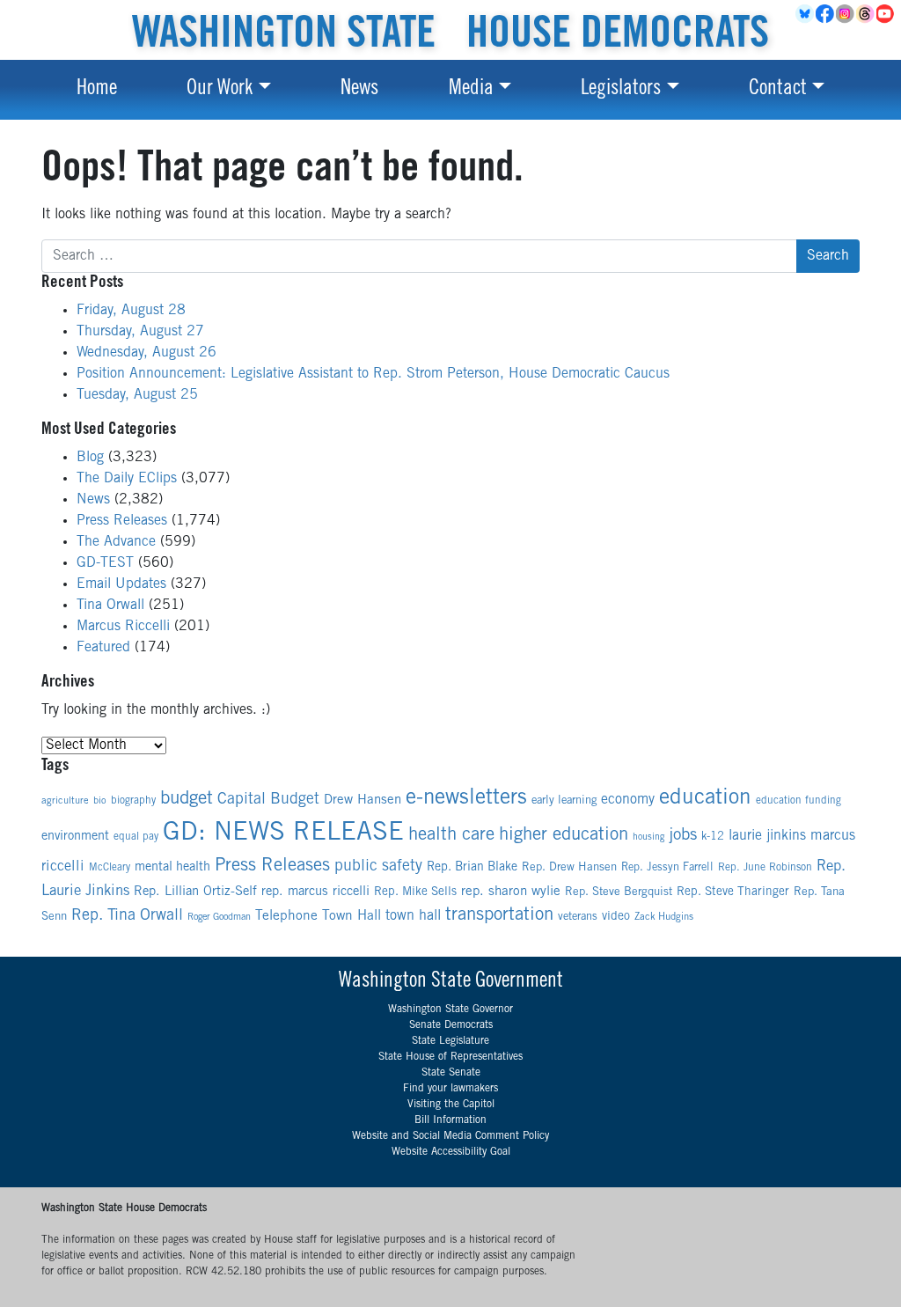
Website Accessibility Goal (451, 1152)
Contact (778, 89)
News (359, 89)
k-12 (712, 837)
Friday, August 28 (131, 311)
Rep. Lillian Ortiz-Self (195, 892)
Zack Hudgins (663, 917)
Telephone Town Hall (318, 916)
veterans (577, 917)
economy (628, 800)
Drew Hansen (362, 800)
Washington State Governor (450, 1009)
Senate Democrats (451, 1025)
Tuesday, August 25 (137, 395)
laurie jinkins (767, 836)
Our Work (220, 89)
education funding (798, 801)
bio (99, 801)
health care (451, 835)
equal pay (136, 837)
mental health (172, 868)
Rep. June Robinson (765, 868)
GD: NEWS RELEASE (283, 834)
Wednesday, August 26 (146, 353)
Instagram (846, 14)
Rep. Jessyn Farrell (667, 868)
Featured (103, 648)
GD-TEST (105, 563)
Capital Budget (268, 800)
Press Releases (122, 521)
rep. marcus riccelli (315, 892)
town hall (413, 916)
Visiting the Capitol (450, 1104)
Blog (90, 458)
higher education (563, 835)
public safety (378, 867)
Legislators (621, 89)
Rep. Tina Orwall (127, 916)
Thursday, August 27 (140, 332)
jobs (683, 835)
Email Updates (121, 584)
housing (648, 837)
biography (133, 801)
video (616, 917)
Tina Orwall (110, 605)
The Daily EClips (127, 479)
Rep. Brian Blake (472, 868)
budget (186, 799)
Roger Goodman (219, 917)
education (705, 799)
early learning (564, 801)
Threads (866, 14)
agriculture (65, 801)
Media (471, 89)
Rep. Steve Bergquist (618, 892)
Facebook (826, 14)
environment (75, 837)
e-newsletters (466, 799)
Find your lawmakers (450, 1088)
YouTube (886, 14)
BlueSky (805, 14)
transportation (499, 916)
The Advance (116, 542)
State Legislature (450, 1041)
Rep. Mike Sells (415, 892)
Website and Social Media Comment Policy (450, 1136)
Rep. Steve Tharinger (733, 892)
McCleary (109, 868)
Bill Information (450, 1120)
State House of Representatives (450, 1057)
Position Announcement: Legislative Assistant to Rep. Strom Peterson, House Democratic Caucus (373, 374)
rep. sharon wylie (510, 892)
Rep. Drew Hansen (569, 868)
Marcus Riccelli (123, 627)
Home (97, 89)
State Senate (450, 1073)
